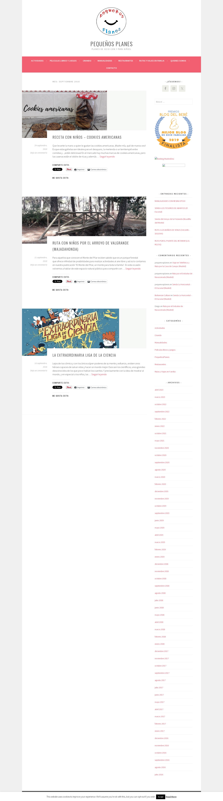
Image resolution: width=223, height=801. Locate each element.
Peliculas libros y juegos (63, 60)
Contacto (111, 68)
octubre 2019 (160, 505)
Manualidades (105, 60)
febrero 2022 (160, 418)
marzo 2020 (160, 477)
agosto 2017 (160, 680)
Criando (87, 60)
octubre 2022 (160, 404)
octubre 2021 (160, 433)
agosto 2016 (160, 767)
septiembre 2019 (162, 513)
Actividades (37, 60)
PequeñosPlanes (162, 357)
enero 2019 (159, 556)
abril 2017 (159, 709)
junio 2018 (159, 607)
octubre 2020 (160, 455)
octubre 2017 (160, 665)
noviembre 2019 (162, 498)
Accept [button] (160, 797)
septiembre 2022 (162, 411)
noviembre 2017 (162, 658)
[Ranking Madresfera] (164, 158)
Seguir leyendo (107, 156)
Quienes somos (178, 60)
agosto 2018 (160, 593)
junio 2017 (159, 694)
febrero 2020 (160, 484)
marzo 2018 (160, 629)
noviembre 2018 (162, 571)
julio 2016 (159, 774)
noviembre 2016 (162, 745)
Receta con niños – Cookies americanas (87, 137)
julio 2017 (159, 687)
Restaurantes (125, 60)
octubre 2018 (160, 578)
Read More (171, 796)
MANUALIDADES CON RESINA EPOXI (170, 201)
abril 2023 (159, 389)
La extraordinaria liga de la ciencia (84, 355)
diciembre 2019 (161, 491)
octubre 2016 (160, 752)
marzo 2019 (160, 542)
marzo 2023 (160, 397)
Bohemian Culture (162, 295)
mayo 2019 (159, 527)
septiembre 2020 (162, 462)
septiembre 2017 (162, 673)
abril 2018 (159, 622)
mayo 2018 (159, 614)
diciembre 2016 (161, 738)
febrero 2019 (160, 549)
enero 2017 (159, 731)
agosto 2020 (160, 469)
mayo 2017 (159, 702)
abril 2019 (159, 535)
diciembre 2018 (161, 564)
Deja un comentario (38, 153)
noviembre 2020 (162, 448)
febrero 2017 (160, 723)
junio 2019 (159, 520)
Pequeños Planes (111, 44)
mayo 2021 (159, 440)
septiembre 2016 (162, 760)
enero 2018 (159, 644)
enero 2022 (159, 426)
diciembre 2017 (161, 651)
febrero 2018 (160, 636)
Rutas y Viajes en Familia (151, 60)
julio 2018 (159, 600)
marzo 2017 (160, 716)
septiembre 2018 (162, 585)
